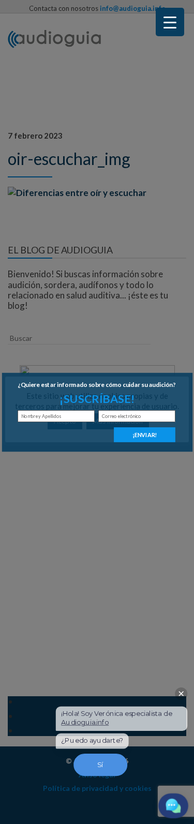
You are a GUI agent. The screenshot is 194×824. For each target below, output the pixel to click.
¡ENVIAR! (144, 434)
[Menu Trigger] (170, 22)
